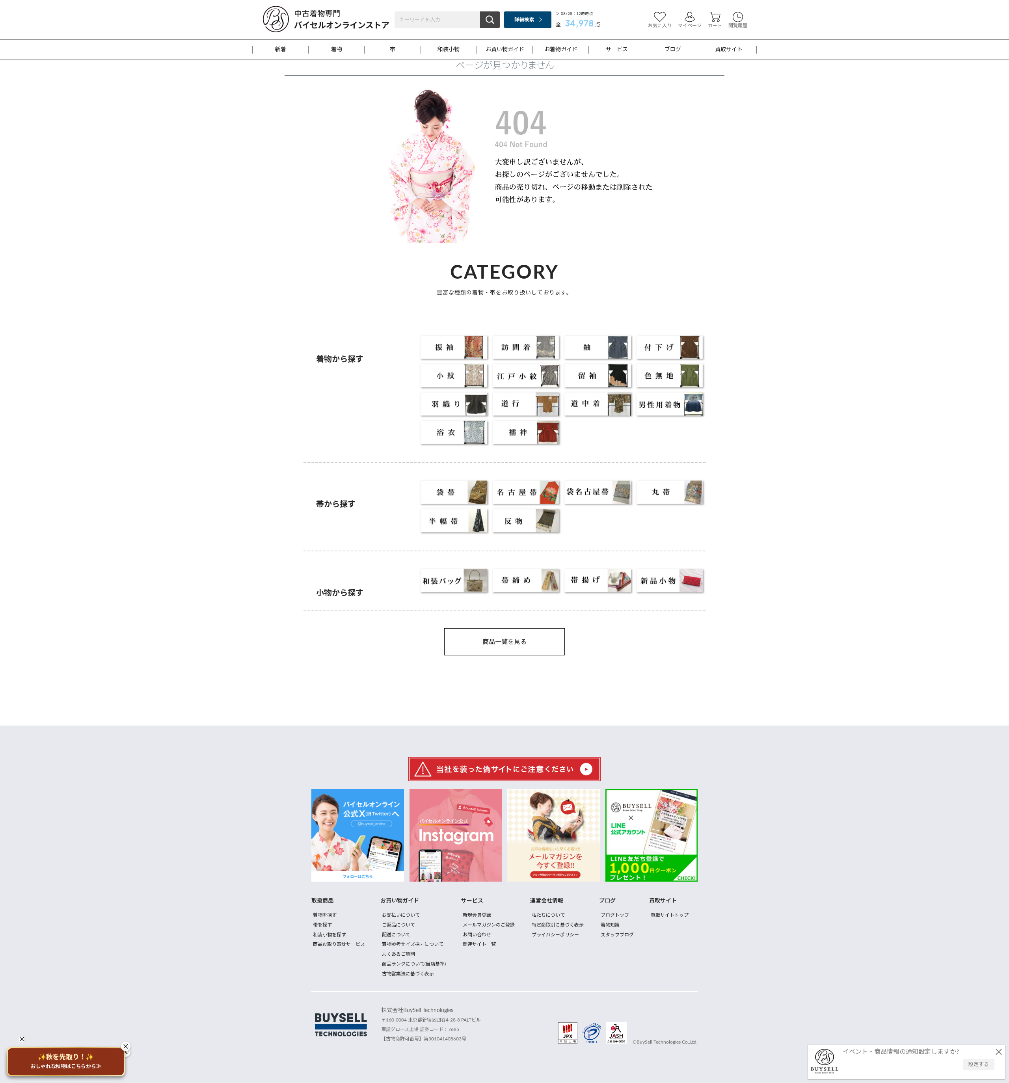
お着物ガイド (560, 49)
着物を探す (325, 915)
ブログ (673, 49)
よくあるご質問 (398, 954)
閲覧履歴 (737, 25)
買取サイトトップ (670, 915)
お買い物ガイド (505, 49)
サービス (617, 49)
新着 (280, 49)
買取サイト (729, 49)
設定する (978, 1064)
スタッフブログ (617, 934)
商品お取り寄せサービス (339, 944)
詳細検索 (524, 19)
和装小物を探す (329, 934)
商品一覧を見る (504, 642)
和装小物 (448, 49)
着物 (336, 49)
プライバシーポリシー (555, 934)
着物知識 (610, 925)
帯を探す (322, 925)
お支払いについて (401, 915)
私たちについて (548, 915)
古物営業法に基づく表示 (408, 973)
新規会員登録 (477, 915)
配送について (396, 934)
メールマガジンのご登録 (489, 925)
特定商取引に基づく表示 (558, 925)
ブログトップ (615, 915)
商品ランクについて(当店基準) (414, 964)
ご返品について (398, 925)
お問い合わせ (477, 934)
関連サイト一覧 (479, 944)
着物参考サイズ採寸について (412, 944)
